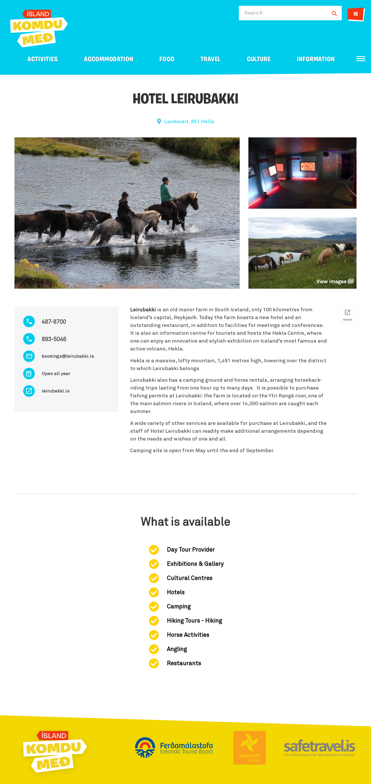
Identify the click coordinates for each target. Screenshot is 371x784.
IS (356, 14)
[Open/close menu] (360, 58)
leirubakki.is (56, 391)
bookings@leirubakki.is (68, 356)
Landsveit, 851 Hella (189, 121)
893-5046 (54, 339)
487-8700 (54, 322)
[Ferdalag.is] (39, 27)
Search (253, 13)
